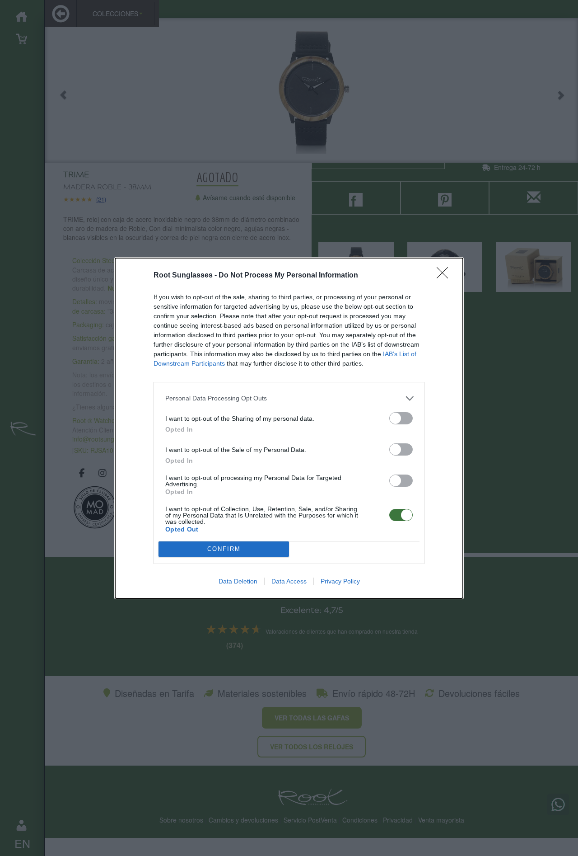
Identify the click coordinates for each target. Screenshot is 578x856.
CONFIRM (224, 549)
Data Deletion (238, 581)
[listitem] (289, 398)
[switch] (401, 418)
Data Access (289, 581)
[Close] (445, 275)
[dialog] (289, 428)
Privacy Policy (340, 581)
